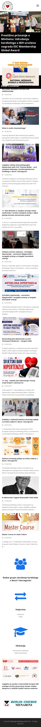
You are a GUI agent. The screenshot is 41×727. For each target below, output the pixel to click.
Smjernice (20, 609)
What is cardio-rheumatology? (14, 128)
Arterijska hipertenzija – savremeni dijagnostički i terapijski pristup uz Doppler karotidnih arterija (19, 297)
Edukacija (20, 645)
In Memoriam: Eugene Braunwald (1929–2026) (20, 497)
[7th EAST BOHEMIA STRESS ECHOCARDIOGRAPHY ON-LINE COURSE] (20, 65)
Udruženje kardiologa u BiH (18, 721)
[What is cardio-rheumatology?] (20, 116)
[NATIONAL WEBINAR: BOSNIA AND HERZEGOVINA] (20, 77)
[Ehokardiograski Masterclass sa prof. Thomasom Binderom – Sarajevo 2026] (20, 326)
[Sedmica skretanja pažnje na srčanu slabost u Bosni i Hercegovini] (20, 446)
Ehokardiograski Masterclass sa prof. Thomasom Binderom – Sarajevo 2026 (17, 340)
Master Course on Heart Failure (14, 534)
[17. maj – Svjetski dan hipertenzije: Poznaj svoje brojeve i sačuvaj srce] (20, 367)
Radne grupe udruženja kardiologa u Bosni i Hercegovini (20, 579)
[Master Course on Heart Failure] (20, 522)
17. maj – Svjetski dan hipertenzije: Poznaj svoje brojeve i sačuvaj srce (18, 382)
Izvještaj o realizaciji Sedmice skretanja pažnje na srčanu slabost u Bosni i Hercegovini (20, 420)
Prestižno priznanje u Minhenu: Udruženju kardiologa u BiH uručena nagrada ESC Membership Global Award (18, 42)
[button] (37, 6)
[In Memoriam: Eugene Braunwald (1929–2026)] (20, 485)
